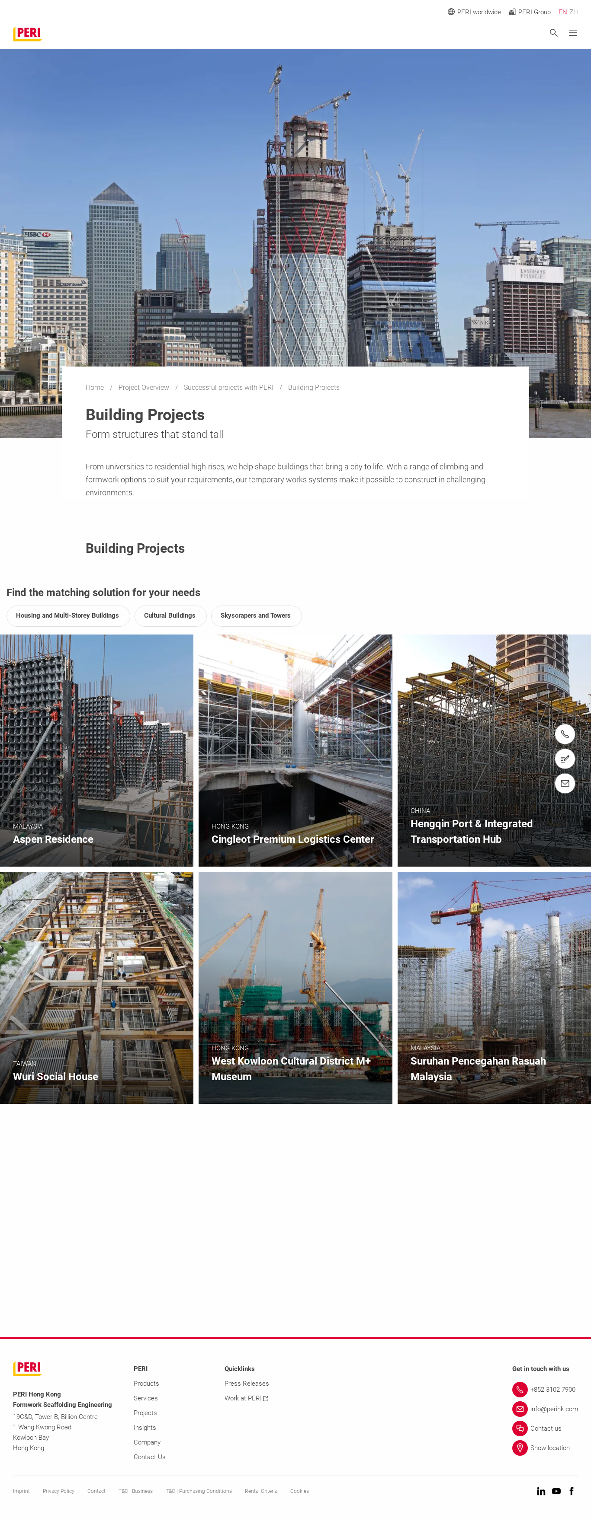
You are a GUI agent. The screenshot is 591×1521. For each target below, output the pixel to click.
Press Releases (247, 1383)
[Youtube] (556, 1492)
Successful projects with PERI (229, 387)
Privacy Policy (58, 1491)
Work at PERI (243, 1398)
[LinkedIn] (541, 1492)
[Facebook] (571, 1492)
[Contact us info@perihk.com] (565, 783)
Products (146, 1383)
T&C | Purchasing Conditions (199, 1491)
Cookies (299, 1491)
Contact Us (150, 1457)
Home (96, 387)
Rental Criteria (261, 1491)
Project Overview (145, 387)
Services (146, 1398)
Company (147, 1442)
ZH (573, 12)
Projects (145, 1413)
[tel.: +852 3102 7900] (565, 734)
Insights (145, 1428)
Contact (96, 1491)
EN (563, 12)
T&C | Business (136, 1491)
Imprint (21, 1491)
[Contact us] (565, 758)
